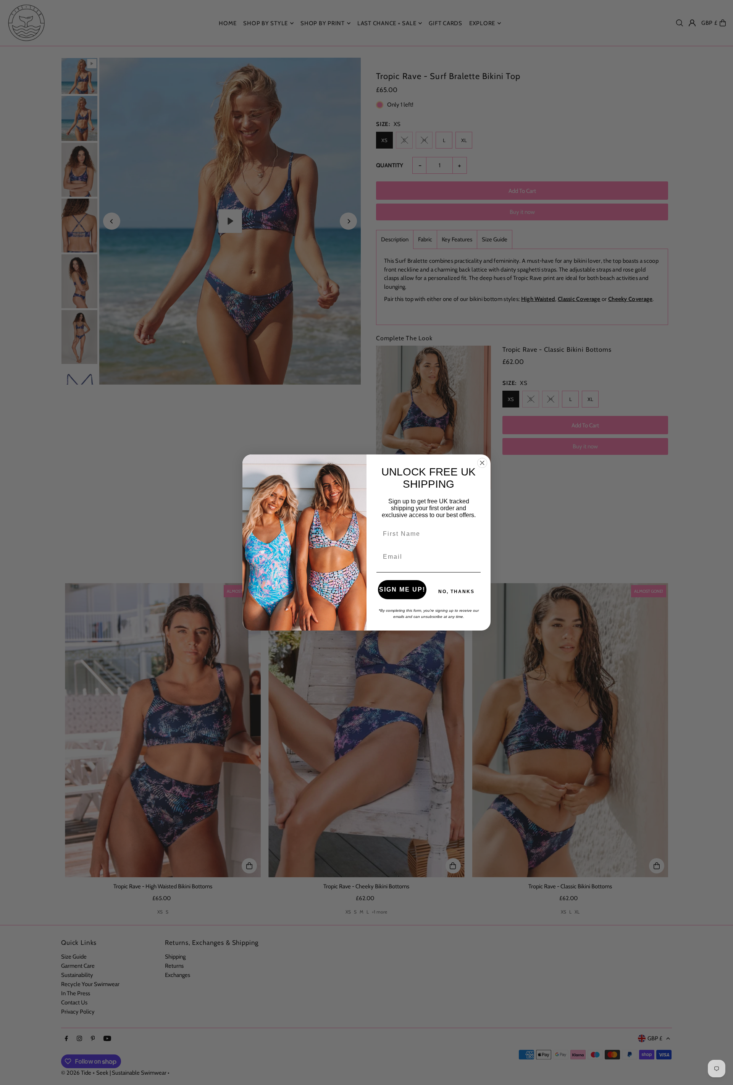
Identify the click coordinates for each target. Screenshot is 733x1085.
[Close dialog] (482, 462)
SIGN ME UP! (402, 589)
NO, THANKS (456, 591)
